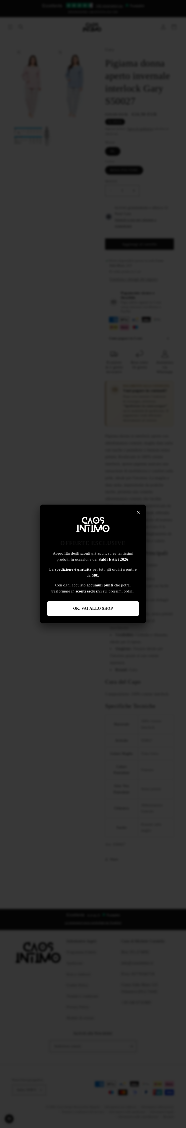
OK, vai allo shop (93, 608)
